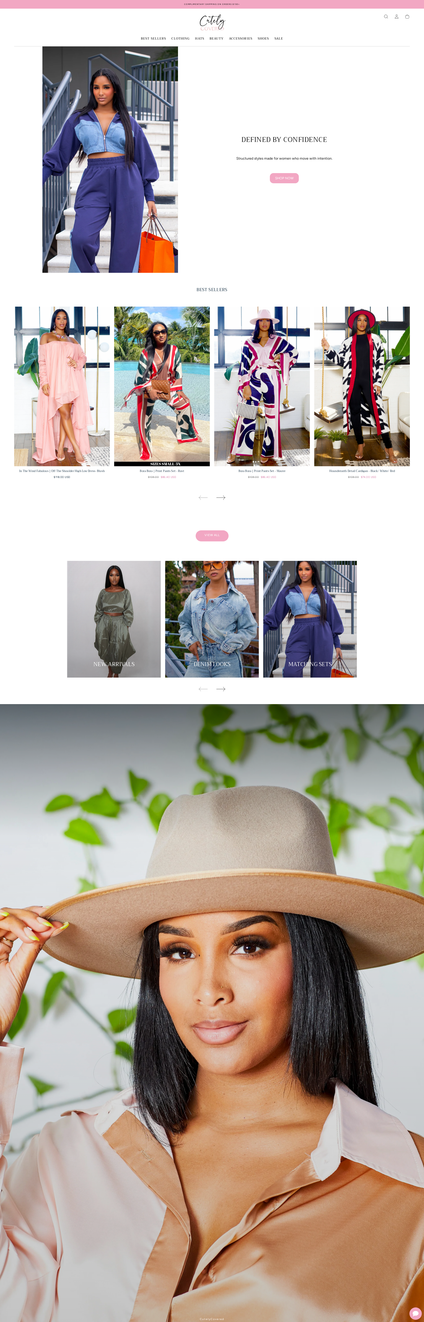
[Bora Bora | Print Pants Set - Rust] (162, 386)
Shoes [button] (263, 39)
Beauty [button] (217, 39)
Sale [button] (278, 39)
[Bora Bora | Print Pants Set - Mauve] (262, 386)
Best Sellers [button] (153, 39)
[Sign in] (396, 16)
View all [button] (212, 535)
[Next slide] (221, 497)
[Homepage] (212, 23)
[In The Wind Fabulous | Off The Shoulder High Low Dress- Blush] (62, 386)
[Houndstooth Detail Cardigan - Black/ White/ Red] (362, 386)
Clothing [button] (180, 39)
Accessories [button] (240, 39)
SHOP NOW (284, 178)
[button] (386, 16)
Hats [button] (199, 39)
